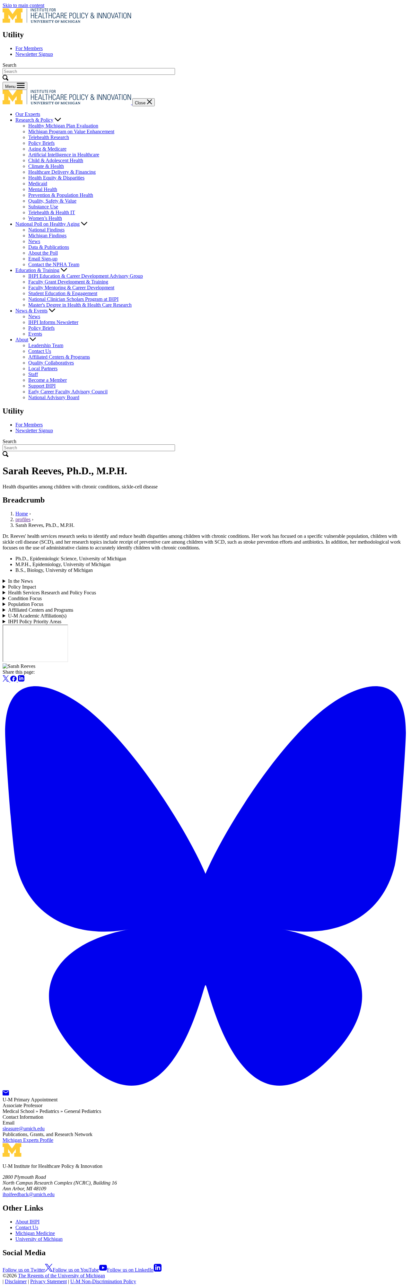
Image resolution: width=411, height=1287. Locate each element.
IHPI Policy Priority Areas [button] (34, 621)
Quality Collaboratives (51, 362)
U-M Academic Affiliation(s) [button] (37, 615)
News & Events (31, 310)
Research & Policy (34, 120)
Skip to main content (23, 5)
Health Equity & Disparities (56, 177)
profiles (23, 519)
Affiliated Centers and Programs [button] (40, 610)
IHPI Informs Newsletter (53, 322)
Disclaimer (16, 1281)
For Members (29, 48)
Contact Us (39, 351)
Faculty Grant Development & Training (68, 282)
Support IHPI (42, 386)
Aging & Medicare (47, 149)
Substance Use (43, 206)
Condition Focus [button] (25, 598)
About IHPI (27, 1221)
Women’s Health (45, 218)
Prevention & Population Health (60, 195)
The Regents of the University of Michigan (61, 1275)
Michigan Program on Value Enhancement (71, 131)
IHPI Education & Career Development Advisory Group (85, 276)
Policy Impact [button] (22, 587)
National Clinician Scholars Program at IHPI (73, 299)
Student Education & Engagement (62, 293)
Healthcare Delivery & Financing (62, 172)
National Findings (46, 229)
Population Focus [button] (25, 604)
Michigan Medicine (35, 1233)
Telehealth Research (48, 137)
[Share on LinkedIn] (21, 680)
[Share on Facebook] (14, 680)
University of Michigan (39, 1239)
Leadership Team (45, 345)
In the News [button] (20, 581)
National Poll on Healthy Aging (47, 224)
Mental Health (42, 189)
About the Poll (43, 253)
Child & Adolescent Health (55, 160)
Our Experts (27, 114)
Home (21, 513)
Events (35, 334)
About (21, 339)
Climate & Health (46, 166)
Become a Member (47, 380)
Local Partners (42, 368)
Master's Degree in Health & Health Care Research (80, 305)
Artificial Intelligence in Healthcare (63, 154)
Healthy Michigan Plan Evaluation (63, 125)
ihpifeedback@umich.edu (29, 1194)
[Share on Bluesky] (205, 1087)
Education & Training (37, 270)
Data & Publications (48, 247)
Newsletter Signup (34, 54)
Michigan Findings (47, 235)
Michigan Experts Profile (28, 1140)
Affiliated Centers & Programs (59, 357)
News (34, 241)
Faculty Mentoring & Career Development (71, 287)
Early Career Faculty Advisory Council (68, 391)
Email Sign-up (42, 258)
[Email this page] (6, 1094)
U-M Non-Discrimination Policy (103, 1281)
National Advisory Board (53, 397)
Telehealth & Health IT (51, 212)
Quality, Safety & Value (52, 201)
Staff (33, 374)
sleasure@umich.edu (24, 1128)
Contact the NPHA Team (53, 264)
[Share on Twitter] (6, 680)
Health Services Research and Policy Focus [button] (52, 592)
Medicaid (37, 183)
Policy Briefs (41, 143)
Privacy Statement (48, 1281)
